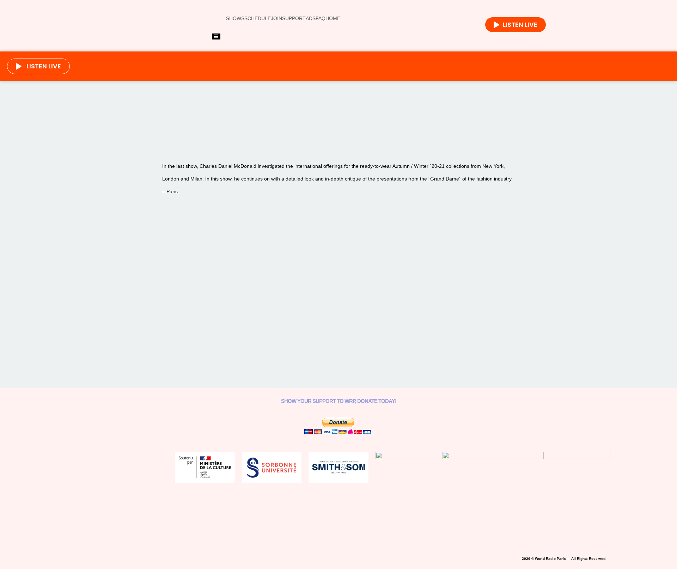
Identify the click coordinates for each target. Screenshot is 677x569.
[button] (245, 129)
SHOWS (235, 18)
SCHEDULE (257, 18)
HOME (332, 18)
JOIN (276, 18)
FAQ (320, 18)
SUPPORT (294, 18)
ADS (311, 18)
